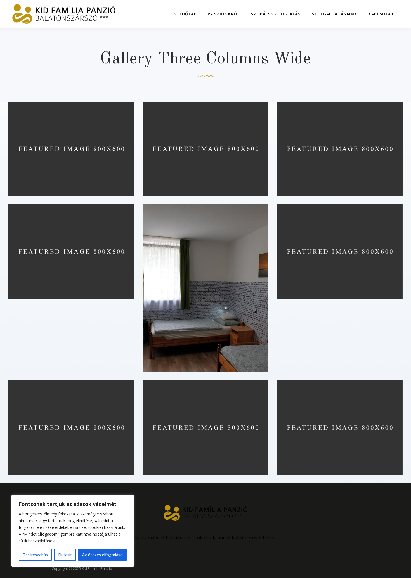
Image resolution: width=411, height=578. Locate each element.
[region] (72, 531)
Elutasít (65, 554)
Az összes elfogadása (102, 554)
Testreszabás (35, 554)
